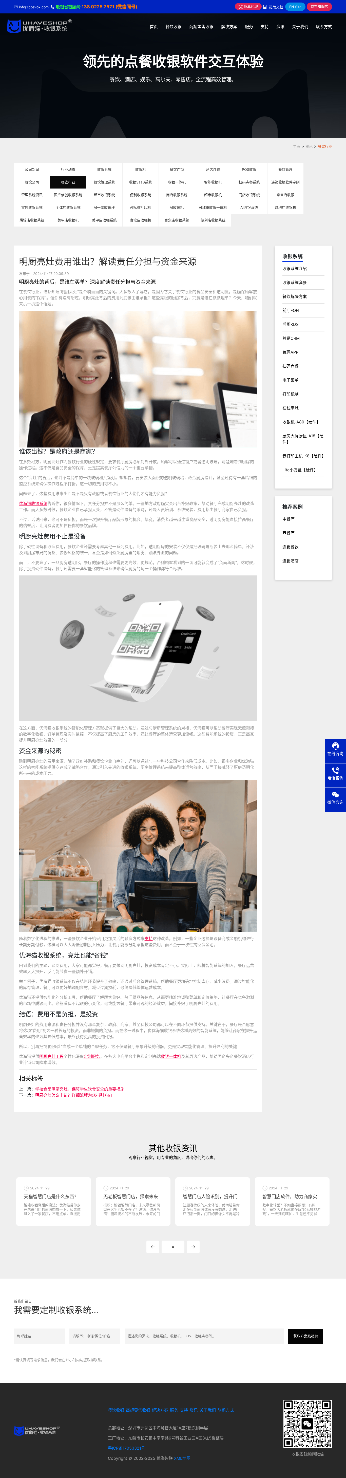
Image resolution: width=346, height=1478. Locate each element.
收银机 (140, 169)
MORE (173, 1247)
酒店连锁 (213, 169)
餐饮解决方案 (294, 296)
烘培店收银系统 (32, 220)
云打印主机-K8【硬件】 (304, 455)
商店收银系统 (176, 195)
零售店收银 (285, 195)
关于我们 (300, 26)
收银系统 (104, 169)
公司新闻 (32, 169)
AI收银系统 (249, 207)
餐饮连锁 (177, 169)
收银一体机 (177, 182)
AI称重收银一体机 (213, 207)
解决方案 (229, 26)
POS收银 (249, 169)
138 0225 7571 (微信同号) (109, 6)
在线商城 (290, 407)
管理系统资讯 (32, 195)
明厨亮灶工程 (51, 1056)
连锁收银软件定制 (285, 182)
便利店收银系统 (213, 220)
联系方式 (324, 26)
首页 (154, 26)
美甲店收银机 (68, 220)
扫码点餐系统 (249, 182)
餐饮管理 (285, 169)
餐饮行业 (325, 146)
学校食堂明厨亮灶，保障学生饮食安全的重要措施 (79, 1089)
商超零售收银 (201, 26)
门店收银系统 (249, 195)
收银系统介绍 (294, 268)
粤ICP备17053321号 (126, 1448)
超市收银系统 (104, 195)
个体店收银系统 (68, 207)
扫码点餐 (290, 366)
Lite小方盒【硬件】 (300, 469)
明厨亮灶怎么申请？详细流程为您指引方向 (73, 1095)
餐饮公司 (32, 182)
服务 (249, 26)
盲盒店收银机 (140, 220)
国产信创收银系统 (68, 195)
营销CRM (291, 338)
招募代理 (250, 6)
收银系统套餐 (294, 282)
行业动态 (68, 169)
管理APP (290, 352)
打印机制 (290, 394)
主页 (296, 146)
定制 (88, 1056)
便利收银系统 (140, 195)
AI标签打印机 (140, 207)
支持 (265, 26)
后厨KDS (290, 324)
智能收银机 (213, 182)
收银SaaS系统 (140, 182)
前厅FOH (290, 310)
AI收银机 (177, 207)
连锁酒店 (290, 561)
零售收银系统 (32, 207)
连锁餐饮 (290, 547)
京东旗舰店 (319, 6)
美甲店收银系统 (104, 220)
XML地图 (182, 1458)
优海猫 (25, 503)
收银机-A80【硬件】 (301, 421)
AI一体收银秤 (104, 207)
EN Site (295, 7)
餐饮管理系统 (104, 182)
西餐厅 (288, 533)
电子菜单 (290, 380)
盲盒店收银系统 (176, 220)
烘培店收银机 (285, 207)
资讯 (280, 26)
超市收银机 (213, 195)
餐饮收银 (173, 26)
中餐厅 (288, 519)
